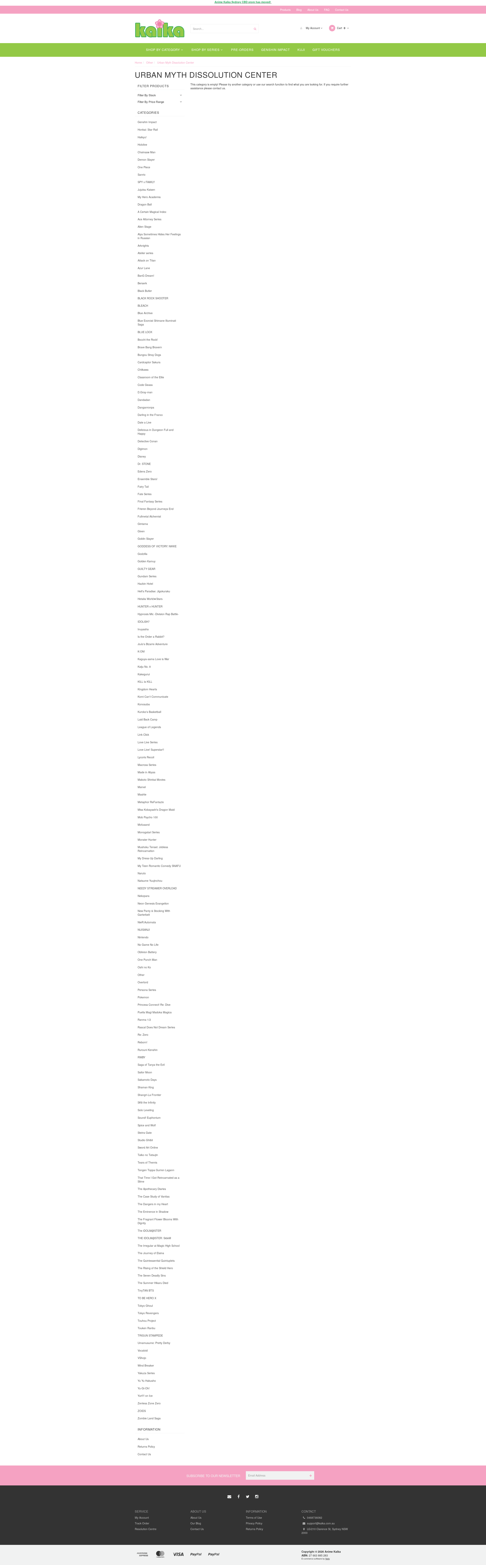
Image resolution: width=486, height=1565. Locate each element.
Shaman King (146, 1087)
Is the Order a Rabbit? (151, 636)
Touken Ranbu (146, 1328)
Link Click (143, 734)
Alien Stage (144, 226)
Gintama (143, 524)
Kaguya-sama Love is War (153, 659)
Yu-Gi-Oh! (144, 1388)
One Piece (144, 167)
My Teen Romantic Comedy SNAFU (159, 866)
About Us (312, 10)
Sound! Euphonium (149, 1117)
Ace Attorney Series (149, 219)
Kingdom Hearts (147, 689)
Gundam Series (147, 576)
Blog (299, 10)
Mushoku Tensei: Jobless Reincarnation (153, 849)
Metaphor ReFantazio (151, 802)
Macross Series (147, 765)
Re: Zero (143, 1034)
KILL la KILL (145, 681)
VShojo (142, 1358)
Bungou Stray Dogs (149, 355)
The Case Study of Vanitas (154, 1196)
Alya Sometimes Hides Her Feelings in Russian (159, 236)
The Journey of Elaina (151, 1253)
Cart (340, 28)
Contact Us (341, 10)
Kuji (301, 49)
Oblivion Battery (147, 952)
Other (141, 975)
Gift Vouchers (326, 49)
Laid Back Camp (147, 719)
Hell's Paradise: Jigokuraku (154, 591)
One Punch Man (147, 959)
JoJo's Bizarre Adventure (153, 644)
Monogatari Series (149, 832)
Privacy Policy (254, 1523)
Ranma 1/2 (144, 1019)
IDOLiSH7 (144, 621)
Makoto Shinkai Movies (151, 779)
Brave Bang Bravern (150, 347)
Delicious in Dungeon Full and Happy (156, 431)
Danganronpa (146, 407)
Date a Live (144, 422)
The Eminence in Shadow (153, 1211)
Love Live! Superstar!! (151, 749)
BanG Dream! (146, 275)
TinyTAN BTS (146, 1290)
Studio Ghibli (145, 1140)
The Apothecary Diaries (152, 1189)
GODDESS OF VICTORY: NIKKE (157, 546)
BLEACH (143, 305)
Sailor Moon (145, 1072)
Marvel (142, 787)
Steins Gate (145, 1132)
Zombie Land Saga (149, 1418)
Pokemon (143, 997)
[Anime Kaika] (159, 28)
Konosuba (144, 704)
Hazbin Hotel (145, 583)
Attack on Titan (147, 260)
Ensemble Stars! (147, 479)
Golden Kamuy (146, 561)
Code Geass (145, 385)
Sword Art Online (148, 1147)
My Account (313, 28)
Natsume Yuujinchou (150, 880)
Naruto (142, 873)
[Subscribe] (310, 1475)
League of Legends (149, 727)
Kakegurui (144, 674)
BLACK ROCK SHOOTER (153, 298)
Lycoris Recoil (146, 757)
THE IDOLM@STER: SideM (154, 1238)
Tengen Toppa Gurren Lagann (156, 1170)
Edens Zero (145, 471)
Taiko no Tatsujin (148, 1155)
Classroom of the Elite (151, 377)
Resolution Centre (145, 1529)
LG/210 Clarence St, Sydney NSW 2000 (324, 1531)
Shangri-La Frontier (149, 1095)
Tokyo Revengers (148, 1313)
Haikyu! (142, 137)
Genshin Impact (275, 49)
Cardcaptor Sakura (149, 362)
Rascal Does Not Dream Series (156, 1027)
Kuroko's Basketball (149, 712)
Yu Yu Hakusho (147, 1381)
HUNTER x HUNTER (150, 606)
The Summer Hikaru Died (153, 1283)
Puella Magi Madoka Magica (155, 1012)
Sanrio (141, 174)
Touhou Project (147, 1320)
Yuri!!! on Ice (145, 1396)
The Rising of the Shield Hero (155, 1268)
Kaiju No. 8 (144, 666)
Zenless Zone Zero (149, 1403)
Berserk (142, 283)
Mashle (142, 794)
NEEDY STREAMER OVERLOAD (157, 888)
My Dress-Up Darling (150, 858)
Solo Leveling (146, 1110)
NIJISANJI (144, 929)
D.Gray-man (145, 392)
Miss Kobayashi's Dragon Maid (156, 809)
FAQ (326, 10)
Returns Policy (146, 1446)
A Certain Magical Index (152, 212)
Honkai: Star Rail (148, 129)
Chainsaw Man (146, 152)
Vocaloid (143, 1350)
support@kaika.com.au (320, 1523)
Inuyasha (143, 629)
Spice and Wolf (147, 1125)
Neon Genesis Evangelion (153, 903)
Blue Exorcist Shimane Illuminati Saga (157, 322)
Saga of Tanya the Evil (151, 1065)
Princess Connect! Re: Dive (154, 1004)
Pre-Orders (242, 49)
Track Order (142, 1523)
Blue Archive (145, 313)
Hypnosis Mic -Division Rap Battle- (158, 614)
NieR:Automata (147, 922)
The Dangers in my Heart (153, 1204)
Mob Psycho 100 (148, 817)
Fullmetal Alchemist (149, 516)
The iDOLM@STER (149, 1230)
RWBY (141, 1057)
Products (285, 10)
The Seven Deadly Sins (152, 1275)
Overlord (143, 982)
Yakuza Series (146, 1373)
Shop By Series (206, 49)
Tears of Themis (147, 1162)
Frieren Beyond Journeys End (156, 509)
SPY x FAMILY (146, 182)
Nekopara (143, 896)
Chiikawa (143, 369)
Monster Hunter (147, 839)
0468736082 (314, 1517)
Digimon (143, 449)
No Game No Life (148, 944)
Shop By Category (163, 49)
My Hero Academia (149, 197)
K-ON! (141, 651)
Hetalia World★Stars (150, 599)
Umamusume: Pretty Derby (154, 1343)
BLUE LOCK (145, 332)
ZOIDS (142, 1411)
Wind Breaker (146, 1365)
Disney (142, 456)
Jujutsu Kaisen (146, 189)
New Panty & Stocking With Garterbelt (154, 912)
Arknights (143, 245)
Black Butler (145, 291)
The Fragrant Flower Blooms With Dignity (158, 1221)
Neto (327, 1558)
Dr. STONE (144, 464)
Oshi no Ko (144, 967)
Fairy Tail (143, 486)
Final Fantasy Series (150, 501)
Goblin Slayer (146, 538)
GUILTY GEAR (146, 569)
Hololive (142, 144)
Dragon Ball (145, 204)
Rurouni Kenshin (148, 1050)
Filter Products (153, 86)
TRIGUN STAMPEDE (150, 1335)
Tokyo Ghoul (145, 1305)
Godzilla (142, 554)
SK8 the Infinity (147, 1102)
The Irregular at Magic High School (159, 1245)
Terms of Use (254, 1517)
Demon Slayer (146, 159)
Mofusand (144, 824)
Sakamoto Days (147, 1080)
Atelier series (145, 253)
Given (141, 531)
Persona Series (147, 990)
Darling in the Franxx (150, 415)
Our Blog (195, 1523)
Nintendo (143, 937)
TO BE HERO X (147, 1298)
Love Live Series (148, 742)
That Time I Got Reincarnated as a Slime (158, 1179)
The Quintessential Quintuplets (156, 1260)
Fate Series (144, 494)
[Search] (255, 28)
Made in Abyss (146, 772)
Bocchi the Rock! (148, 339)
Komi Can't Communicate (153, 696)
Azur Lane (144, 268)
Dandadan (144, 400)
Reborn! (142, 1042)
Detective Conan (148, 441)
